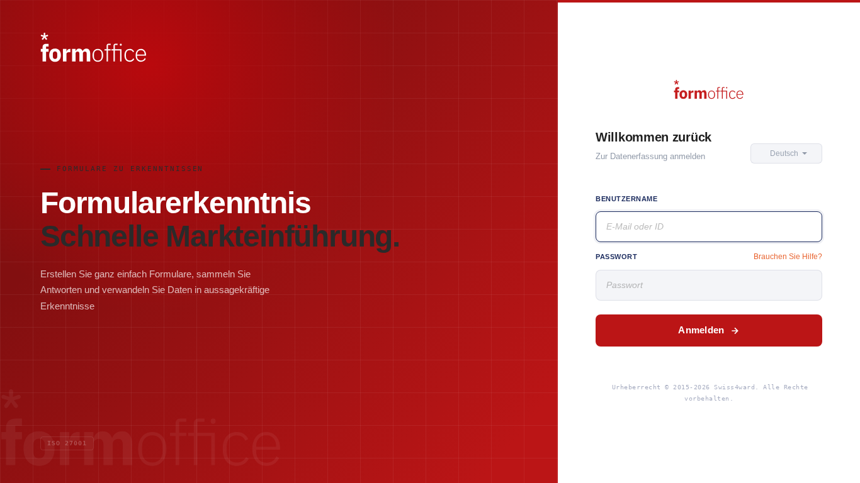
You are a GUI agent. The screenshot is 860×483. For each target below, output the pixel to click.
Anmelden (701, 330)
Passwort (616, 256)
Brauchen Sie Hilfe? (788, 256)
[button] (786, 153)
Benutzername (627, 199)
